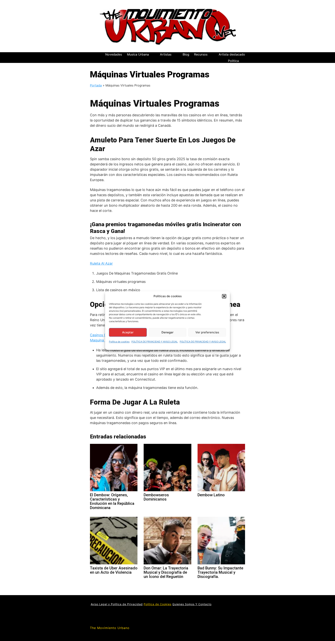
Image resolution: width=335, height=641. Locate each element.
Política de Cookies (157, 604)
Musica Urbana (138, 54)
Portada (96, 85)
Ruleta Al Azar (101, 263)
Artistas (165, 54)
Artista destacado (232, 54)
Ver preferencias (207, 332)
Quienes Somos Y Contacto (192, 604)
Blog (186, 54)
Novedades (113, 54)
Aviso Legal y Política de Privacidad (117, 604)
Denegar (167, 332)
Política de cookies (119, 341)
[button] (224, 296)
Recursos (200, 54)
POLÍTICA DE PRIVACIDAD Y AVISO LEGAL (154, 341)
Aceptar (128, 332)
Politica (233, 61)
